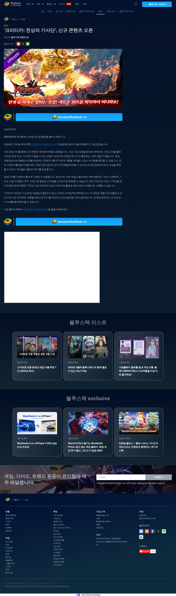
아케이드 (9, 551)
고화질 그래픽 (58, 559)
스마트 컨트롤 (58, 540)
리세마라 (56, 543)
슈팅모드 (56, 518)
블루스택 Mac (11, 515)
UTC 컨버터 (57, 565)
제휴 (77, 4)
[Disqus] (52, 267)
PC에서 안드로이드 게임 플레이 (108, 538)
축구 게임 (9, 573)
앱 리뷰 (59, 11)
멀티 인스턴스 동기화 (61, 528)
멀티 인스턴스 (58, 525)
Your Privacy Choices (90, 595)
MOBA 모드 (57, 521)
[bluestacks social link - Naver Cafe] (141, 537)
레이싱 (8, 557)
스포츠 (8, 566)
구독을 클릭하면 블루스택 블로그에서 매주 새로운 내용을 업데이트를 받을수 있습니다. (130, 483)
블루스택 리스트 (86, 11)
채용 (98, 525)
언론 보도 (100, 528)
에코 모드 (57, 534)
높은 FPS (56, 556)
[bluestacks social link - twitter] (158, 531)
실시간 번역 (58, 537)
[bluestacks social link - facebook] (152, 531)
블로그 (50, 4)
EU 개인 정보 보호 (44, 586)
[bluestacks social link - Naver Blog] (164, 531)
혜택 (7, 525)
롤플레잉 (9, 560)
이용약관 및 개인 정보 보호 (15, 586)
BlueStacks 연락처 (103, 521)
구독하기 (158, 477)
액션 (7, 545)
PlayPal (8, 531)
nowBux (9, 528)
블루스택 (71, 11)
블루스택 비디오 (126, 11)
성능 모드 (57, 546)
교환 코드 (111, 11)
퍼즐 (7, 554)
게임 (38, 4)
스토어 (64, 4)
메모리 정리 (58, 549)
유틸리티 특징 (58, 562)
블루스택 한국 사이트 (147, 518)
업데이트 (142, 515)
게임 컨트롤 (58, 515)
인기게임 (9, 542)
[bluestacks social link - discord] (141, 531)
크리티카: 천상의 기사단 (44, 144)
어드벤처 (9, 548)
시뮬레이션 (10, 563)
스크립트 (56, 552)
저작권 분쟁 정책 (31, 586)
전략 (7, 569)
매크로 (56, 531)
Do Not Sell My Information (60, 586)
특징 (28, 4)
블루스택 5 (10, 518)
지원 (85, 4)
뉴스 (100, 11)
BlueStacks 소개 (102, 515)
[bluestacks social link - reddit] (147, 531)
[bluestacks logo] (12, 4)
